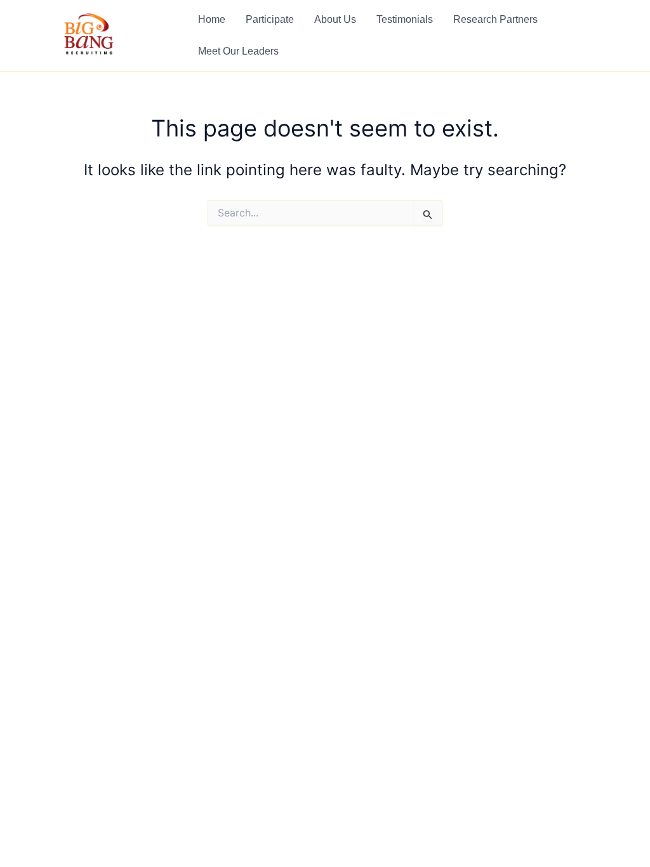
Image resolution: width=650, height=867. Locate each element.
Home (211, 19)
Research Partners (495, 19)
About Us (335, 19)
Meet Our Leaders (238, 51)
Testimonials (404, 19)
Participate (270, 19)
